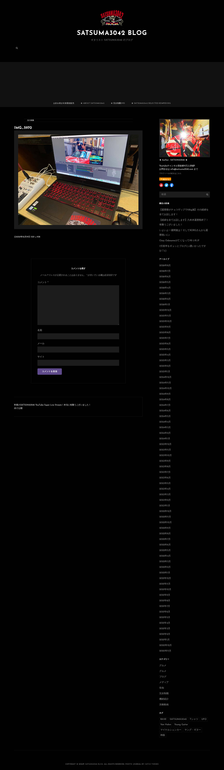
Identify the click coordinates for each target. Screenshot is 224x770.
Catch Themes (152, 764)
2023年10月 (165, 455)
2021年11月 (164, 584)
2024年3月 (165, 427)
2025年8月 (165, 332)
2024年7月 (165, 405)
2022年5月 (165, 550)
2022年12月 (165, 511)
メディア (164, 682)
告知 (161, 688)
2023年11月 (165, 450)
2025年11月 (165, 316)
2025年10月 (165, 321)
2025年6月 (165, 344)
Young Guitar (181, 724)
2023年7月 (165, 472)
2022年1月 (164, 573)
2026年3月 (165, 293)
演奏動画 (164, 705)
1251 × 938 (35, 237)
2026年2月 (165, 299)
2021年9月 (164, 595)
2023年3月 (165, 494)
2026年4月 (165, 288)
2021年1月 (164, 640)
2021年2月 (164, 634)
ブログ (162, 677)
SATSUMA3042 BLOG (112, 33)
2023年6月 (165, 478)
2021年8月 (164, 601)
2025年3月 (165, 360)
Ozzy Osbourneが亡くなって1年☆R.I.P (179, 241)
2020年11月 (165, 651)
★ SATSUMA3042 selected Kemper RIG (151, 103)
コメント (42, 282)
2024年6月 (165, 411)
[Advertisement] (112, 80)
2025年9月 (165, 327)
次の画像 (30, 120)
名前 (39, 330)
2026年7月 (165, 271)
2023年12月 (165, 444)
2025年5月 (165, 349)
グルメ (162, 666)
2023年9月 (165, 461)
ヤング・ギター (193, 730)
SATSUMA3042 (178, 719)
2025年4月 (165, 355)
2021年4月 (164, 623)
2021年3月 (164, 629)
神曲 (162, 735)
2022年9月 (165, 528)
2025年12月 (165, 310)
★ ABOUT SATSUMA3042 (92, 103)
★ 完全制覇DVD (118, 103)
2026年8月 (165, 265)
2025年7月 (165, 338)
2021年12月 (165, 578)
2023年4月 (165, 489)
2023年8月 (165, 467)
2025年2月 (165, 366)
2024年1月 (164, 439)
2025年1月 (164, 372)
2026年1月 (164, 305)
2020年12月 (165, 645)
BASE (163, 719)
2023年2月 (165, 500)
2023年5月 (165, 483)
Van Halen (165, 724)
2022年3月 (165, 561)
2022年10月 (165, 522)
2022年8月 (165, 534)
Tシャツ (194, 719)
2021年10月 (165, 589)
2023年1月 (164, 506)
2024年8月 (165, 400)
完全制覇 (164, 693)
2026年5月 (165, 282)
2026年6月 (165, 277)
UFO (203, 719)
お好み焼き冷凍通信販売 (63, 103)
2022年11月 (165, 517)
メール (40, 344)
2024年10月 (165, 388)
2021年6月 (164, 612)
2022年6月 (165, 545)
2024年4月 (165, 422)
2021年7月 (164, 606)
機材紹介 (164, 699)
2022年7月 (165, 539)
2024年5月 (165, 416)
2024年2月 (165, 433)
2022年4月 (165, 556)
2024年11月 (165, 383)
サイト (40, 357)
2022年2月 (165, 567)
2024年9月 (165, 394)
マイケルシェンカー (170, 730)
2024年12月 (165, 377)
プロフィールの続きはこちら (170, 173)
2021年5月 (164, 617)
